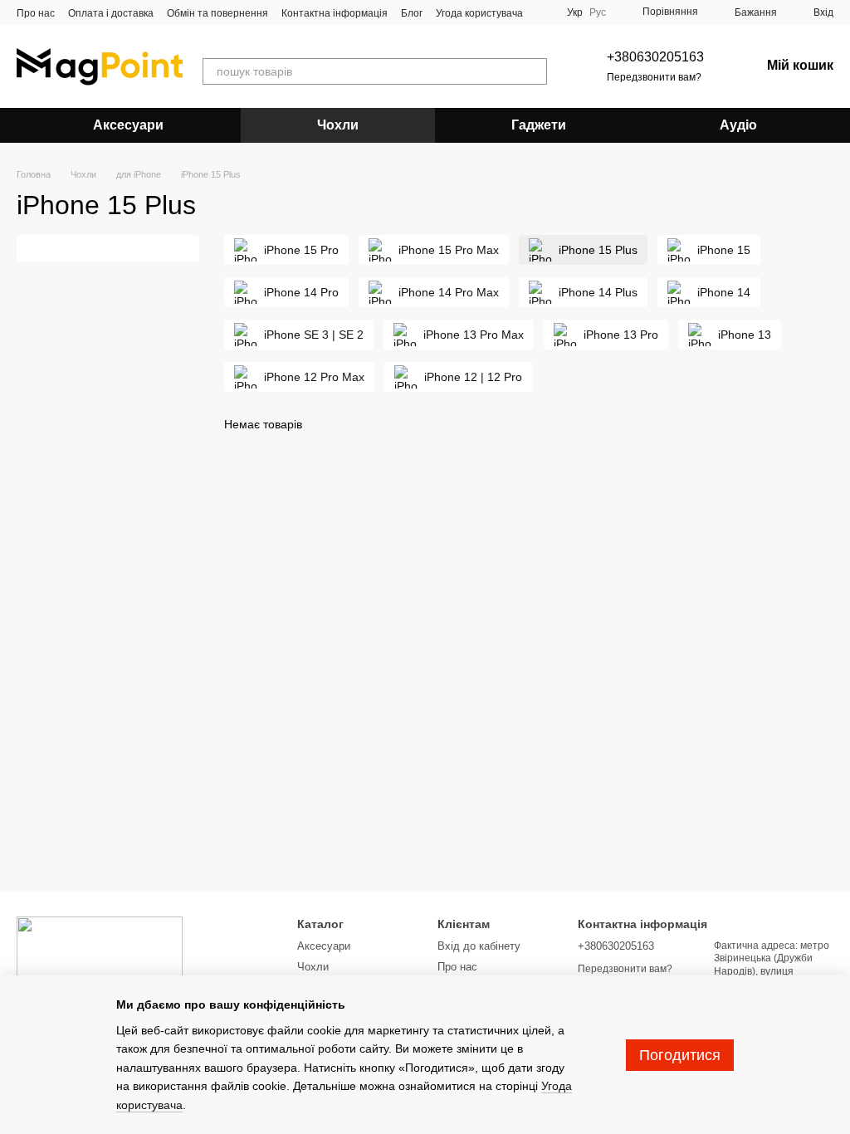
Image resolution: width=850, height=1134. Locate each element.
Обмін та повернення (217, 13)
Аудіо (738, 125)
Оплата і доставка (111, 13)
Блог (412, 13)
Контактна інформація (334, 13)
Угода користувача (479, 13)
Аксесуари (128, 125)
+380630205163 (655, 57)
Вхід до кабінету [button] (478, 946)
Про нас (36, 13)
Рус (597, 12)
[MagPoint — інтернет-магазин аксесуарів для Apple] (100, 957)
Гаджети (538, 125)
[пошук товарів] (533, 71)
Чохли (338, 125)
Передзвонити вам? (654, 77)
